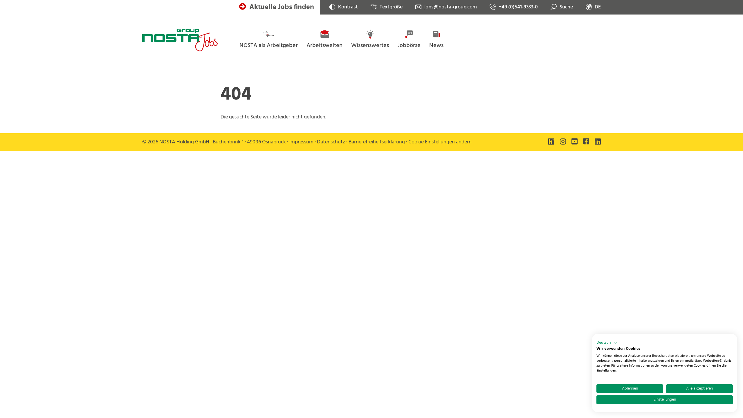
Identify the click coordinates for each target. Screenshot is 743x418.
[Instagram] (563, 142)
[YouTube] (574, 142)
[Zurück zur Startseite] (180, 40)
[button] (606, 342)
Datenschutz (331, 142)
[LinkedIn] (598, 142)
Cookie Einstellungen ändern (440, 142)
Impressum (301, 142)
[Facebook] (586, 142)
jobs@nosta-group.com (450, 7)
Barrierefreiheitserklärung (377, 142)
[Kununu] (551, 142)
